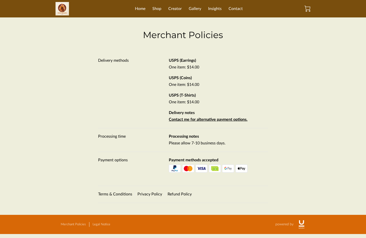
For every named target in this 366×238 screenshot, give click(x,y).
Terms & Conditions (115, 194)
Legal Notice (101, 224)
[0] (307, 9)
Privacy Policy (149, 194)
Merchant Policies (73, 224)
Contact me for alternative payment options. (208, 119)
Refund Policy (180, 194)
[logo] (301, 224)
